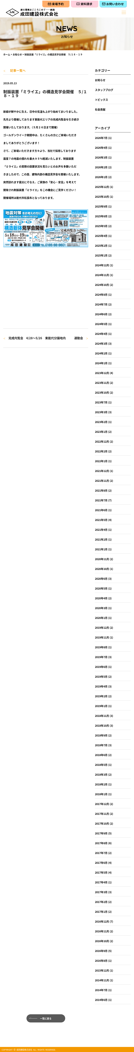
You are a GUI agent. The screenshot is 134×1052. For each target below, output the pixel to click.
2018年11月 (102, 716)
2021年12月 (102, 471)
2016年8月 (101, 961)
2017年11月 (102, 814)
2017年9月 (101, 833)
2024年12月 (102, 265)
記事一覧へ (14, 70)
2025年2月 (101, 245)
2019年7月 (101, 657)
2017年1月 (101, 912)
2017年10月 (102, 823)
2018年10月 (102, 725)
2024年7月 (101, 304)
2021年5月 (101, 520)
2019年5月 (101, 676)
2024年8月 (101, 294)
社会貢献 (100, 109)
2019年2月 (101, 696)
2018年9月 (101, 735)
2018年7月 (101, 745)
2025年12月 (102, 187)
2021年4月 (101, 530)
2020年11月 (102, 559)
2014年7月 (101, 990)
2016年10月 (102, 941)
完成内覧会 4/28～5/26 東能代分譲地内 (34, 338)
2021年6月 (101, 510)
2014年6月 (101, 1000)
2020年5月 (101, 588)
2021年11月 (102, 481)
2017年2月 (101, 902)
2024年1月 (101, 363)
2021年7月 (101, 500)
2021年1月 (101, 549)
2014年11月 (102, 980)
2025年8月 (101, 216)
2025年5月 (101, 226)
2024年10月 (102, 285)
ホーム (6, 54)
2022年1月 (101, 461)
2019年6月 (101, 667)
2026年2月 (101, 167)
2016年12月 (102, 921)
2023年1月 (101, 432)
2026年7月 (101, 138)
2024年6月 (101, 314)
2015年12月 (102, 970)
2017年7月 (101, 853)
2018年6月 (101, 755)
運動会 (81, 338)
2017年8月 (101, 843)
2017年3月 (101, 892)
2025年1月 (101, 255)
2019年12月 (102, 628)
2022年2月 (101, 451)
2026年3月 (101, 157)
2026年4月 (101, 148)
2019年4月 (101, 686)
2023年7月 (101, 402)
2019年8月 (101, 647)
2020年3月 (101, 608)
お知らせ (17, 54)
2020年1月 (101, 618)
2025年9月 (101, 206)
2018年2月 (101, 784)
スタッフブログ (104, 90)
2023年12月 (102, 373)
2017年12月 (102, 804)
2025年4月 (101, 236)
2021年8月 (101, 490)
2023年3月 (101, 412)
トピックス (101, 100)
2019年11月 (102, 637)
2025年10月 (102, 197)
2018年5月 (101, 765)
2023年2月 (101, 422)
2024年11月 (102, 275)
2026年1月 (101, 177)
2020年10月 (102, 569)
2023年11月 (102, 383)
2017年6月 (101, 863)
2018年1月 (101, 794)
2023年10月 (102, 392)
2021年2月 (101, 539)
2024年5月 (101, 324)
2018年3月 (101, 774)
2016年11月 (102, 931)
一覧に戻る (45, 1018)
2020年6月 (101, 579)
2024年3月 (101, 343)
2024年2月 (101, 353)
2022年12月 (102, 441)
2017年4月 (101, 882)
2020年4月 (101, 598)
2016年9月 (101, 951)
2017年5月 (101, 872)
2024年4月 (101, 334)
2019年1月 (101, 706)
